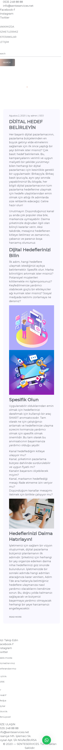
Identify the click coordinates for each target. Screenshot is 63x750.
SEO (41, 115)
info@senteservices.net (18, 5)
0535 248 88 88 (13, 1)
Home (21, 87)
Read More (15, 617)
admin (34, 115)
